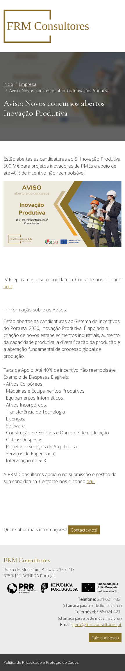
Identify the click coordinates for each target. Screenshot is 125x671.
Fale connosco (105, 638)
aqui (7, 286)
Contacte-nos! (84, 530)
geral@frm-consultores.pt (97, 624)
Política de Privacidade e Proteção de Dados (40, 662)
